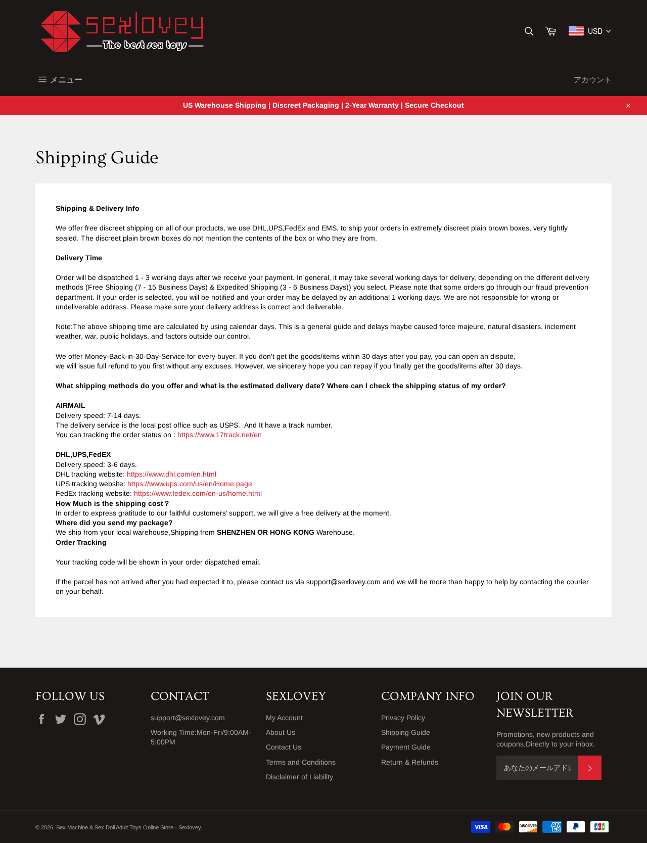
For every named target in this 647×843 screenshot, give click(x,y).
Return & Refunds (409, 762)
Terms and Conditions (301, 762)
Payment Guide (406, 747)
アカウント (593, 79)
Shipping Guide (405, 732)
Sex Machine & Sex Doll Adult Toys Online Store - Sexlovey (128, 827)
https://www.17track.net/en (219, 435)
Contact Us (283, 747)
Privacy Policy (403, 718)
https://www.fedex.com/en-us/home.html (198, 493)
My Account (284, 718)
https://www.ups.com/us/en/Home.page (189, 484)
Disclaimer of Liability (299, 777)
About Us (280, 732)
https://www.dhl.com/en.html (171, 474)
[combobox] (590, 31)
